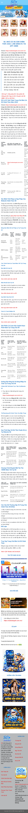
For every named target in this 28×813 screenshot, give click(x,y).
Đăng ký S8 (5, 96)
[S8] (14, 2)
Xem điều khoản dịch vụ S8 (9, 293)
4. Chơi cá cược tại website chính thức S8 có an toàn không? (13, 523)
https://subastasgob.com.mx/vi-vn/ (16, 50)
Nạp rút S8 (12, 96)
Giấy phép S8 (12, 94)
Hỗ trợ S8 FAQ (10, 98)
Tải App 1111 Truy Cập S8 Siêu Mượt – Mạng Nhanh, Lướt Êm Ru (14, 580)
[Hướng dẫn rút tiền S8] (14, 717)
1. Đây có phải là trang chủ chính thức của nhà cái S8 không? (13, 510)
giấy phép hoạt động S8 (17, 215)
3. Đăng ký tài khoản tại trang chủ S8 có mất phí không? (13, 519)
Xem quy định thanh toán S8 (9, 307)
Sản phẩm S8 (20, 94)
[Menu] (2, 2)
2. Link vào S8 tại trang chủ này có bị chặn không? (12, 515)
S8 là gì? (4, 94)
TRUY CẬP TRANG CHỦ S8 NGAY (10, 551)
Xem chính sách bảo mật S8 (9, 279)
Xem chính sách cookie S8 (8, 322)
